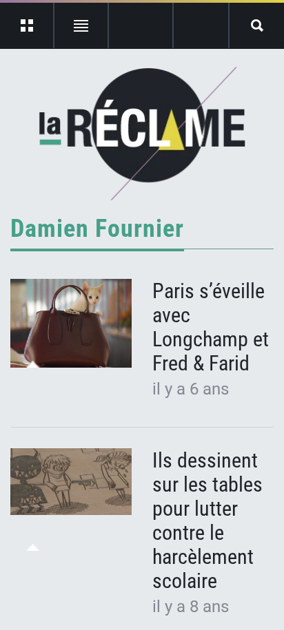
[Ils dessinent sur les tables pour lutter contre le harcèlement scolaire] (71, 482)
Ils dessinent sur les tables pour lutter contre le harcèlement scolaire (207, 520)
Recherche (257, 25)
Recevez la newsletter (201, 25)
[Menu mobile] (27, 25)
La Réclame (142, 133)
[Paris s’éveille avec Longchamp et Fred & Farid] (71, 323)
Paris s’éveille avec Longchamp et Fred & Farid (210, 327)
